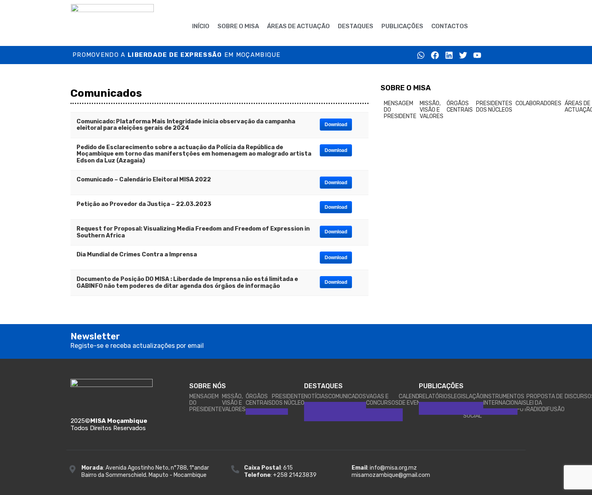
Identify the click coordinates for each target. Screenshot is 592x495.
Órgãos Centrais (460, 106)
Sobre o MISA (238, 26)
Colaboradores (538, 103)
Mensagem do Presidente (400, 110)
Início (200, 26)
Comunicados (347, 396)
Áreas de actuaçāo (298, 26)
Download (336, 124)
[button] (488, 25)
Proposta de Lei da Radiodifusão (545, 403)
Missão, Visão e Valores (431, 110)
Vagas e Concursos (382, 399)
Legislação (467, 396)
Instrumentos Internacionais (504, 399)
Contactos (449, 26)
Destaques (355, 26)
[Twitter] (463, 55)
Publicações (402, 26)
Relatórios (435, 396)
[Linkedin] (449, 55)
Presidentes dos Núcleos (494, 106)
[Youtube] (477, 55)
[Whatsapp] (421, 55)
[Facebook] (435, 55)
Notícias (316, 396)
